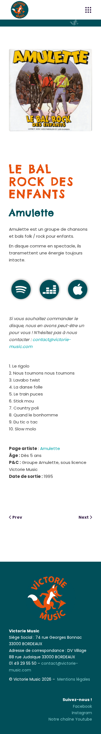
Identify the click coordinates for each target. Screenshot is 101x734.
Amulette (31, 213)
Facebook (82, 706)
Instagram (82, 713)
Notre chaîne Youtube (70, 719)
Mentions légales (73, 679)
